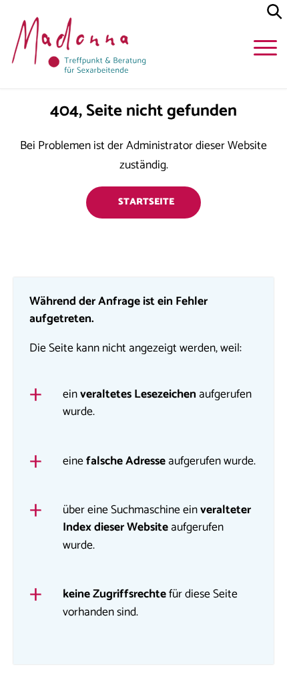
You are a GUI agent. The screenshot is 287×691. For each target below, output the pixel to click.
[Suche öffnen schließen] (274, 12)
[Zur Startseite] (77, 48)
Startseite (146, 202)
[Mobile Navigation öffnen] (267, 50)
